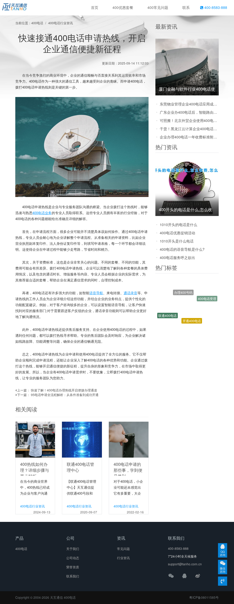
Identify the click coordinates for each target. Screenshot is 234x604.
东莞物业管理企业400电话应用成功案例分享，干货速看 (189, 104)
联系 (186, 7)
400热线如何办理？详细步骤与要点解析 (34, 470)
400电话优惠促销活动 (177, 232)
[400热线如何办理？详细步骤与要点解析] (35, 439)
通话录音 (130, 292)
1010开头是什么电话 (177, 241)
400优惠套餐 (122, 7)
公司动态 (72, 557)
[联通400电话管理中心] (82, 439)
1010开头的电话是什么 (178, 224)
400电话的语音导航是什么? (182, 249)
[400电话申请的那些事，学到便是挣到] (129, 439)
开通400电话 (192, 307)
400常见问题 (157, 7)
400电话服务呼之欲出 (177, 257)
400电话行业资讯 (60, 23)
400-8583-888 (215, 7)
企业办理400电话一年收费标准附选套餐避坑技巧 (189, 137)
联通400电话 (167, 309)
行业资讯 (123, 557)
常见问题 (123, 548)
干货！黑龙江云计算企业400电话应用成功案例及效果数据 (189, 128)
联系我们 (72, 576)
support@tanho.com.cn (185, 564)
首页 (94, 7)
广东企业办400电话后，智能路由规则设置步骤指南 (189, 112)
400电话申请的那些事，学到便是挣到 (128, 470)
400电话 (37, 23)
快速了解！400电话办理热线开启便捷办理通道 (64, 390)
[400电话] (14, 8)
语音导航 (96, 292)
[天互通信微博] (197, 575)
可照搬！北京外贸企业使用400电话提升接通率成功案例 (189, 120)
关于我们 (72, 548)
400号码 (196, 327)
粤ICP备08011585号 (204, 597)
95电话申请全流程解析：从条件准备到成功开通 (64, 394)
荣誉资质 (72, 567)
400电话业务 (42, 212)
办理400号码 (183, 285)
